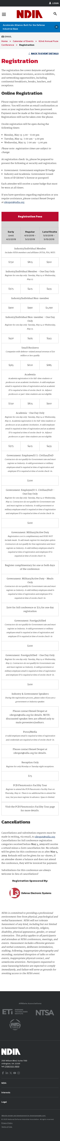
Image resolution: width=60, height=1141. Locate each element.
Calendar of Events (23, 41)
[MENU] (4, 14)
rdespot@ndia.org (14, 202)
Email (8, 36)
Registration (26, 45)
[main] (30, 520)
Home (4, 41)
